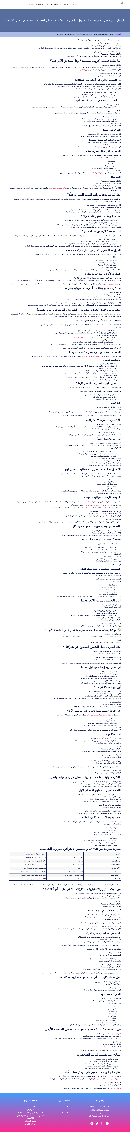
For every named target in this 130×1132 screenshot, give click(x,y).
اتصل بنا (30, 4)
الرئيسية (73, 4)
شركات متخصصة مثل (97, 505)
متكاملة (96, 173)
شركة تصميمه (98, 715)
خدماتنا (66, 4)
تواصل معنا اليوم (115, 1088)
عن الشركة (57, 4)
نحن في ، (115, 1034)
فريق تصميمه (40, 4)
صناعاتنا (49, 4)
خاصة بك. (79, 337)
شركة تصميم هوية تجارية (59, 188)
